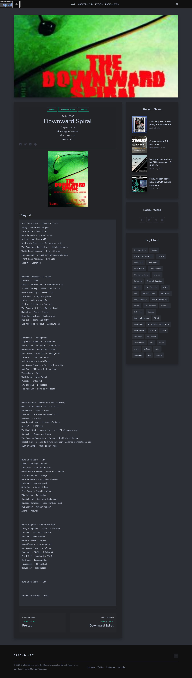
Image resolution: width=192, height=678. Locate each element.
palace (147, 349)
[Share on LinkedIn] (30, 144)
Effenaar (157, 275)
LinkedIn (121, 667)
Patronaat (138, 312)
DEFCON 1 (138, 262)
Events (99, 4)
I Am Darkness (151, 287)
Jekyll (59, 665)
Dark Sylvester (155, 269)
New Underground (159, 299)
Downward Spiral (67, 109)
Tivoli (156, 318)
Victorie (153, 330)
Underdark (138, 324)
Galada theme (72, 665)
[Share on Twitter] (25, 144)
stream (159, 355)
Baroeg (84, 109)
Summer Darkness (141, 318)
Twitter (101, 667)
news (136, 349)
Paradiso (165, 306)
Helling (137, 287)
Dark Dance (152, 262)
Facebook (90, 667)
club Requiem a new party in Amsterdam (160, 123)
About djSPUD (85, 4)
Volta (163, 330)
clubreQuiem (139, 343)
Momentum (165, 293)
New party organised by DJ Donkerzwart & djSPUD (160, 162)
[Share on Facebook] (20, 144)
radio (157, 349)
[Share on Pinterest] (35, 144)
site (149, 355)
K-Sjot (165, 287)
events (52, 109)
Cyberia (161, 256)
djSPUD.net (24, 655)
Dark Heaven (139, 269)
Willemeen (151, 336)
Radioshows (112, 4)
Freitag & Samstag (154, 281)
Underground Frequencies (158, 324)
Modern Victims (149, 293)
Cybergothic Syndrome (143, 256)
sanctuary (138, 355)
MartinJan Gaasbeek (38, 669)
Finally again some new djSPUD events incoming (160, 182)
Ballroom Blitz (140, 250)
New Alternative (140, 299)
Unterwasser (139, 330)
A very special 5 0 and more (159, 143)
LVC (135, 293)
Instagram (110, 667)
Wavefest (138, 336)
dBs (151, 343)
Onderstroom (150, 306)
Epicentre (138, 281)
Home (72, 4)
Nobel (136, 306)
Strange (151, 312)
